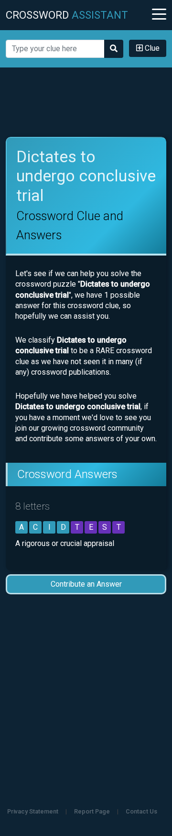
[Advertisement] (86, 102)
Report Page (92, 811)
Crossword (67, 15)
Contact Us (141, 811)
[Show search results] (113, 49)
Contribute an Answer (86, 584)
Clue (151, 48)
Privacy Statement (32, 811)
